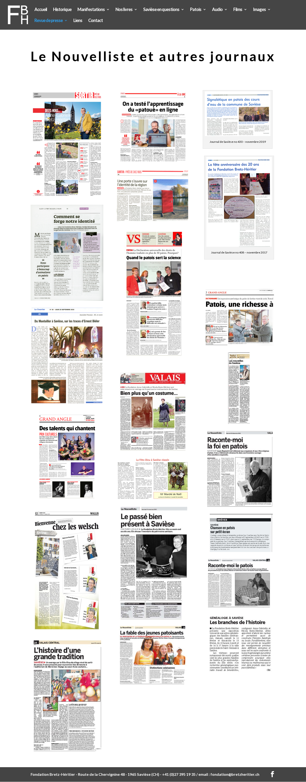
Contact (95, 21)
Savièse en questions (161, 10)
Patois (195, 10)
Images (259, 10)
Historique (62, 10)
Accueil (40, 10)
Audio (217, 10)
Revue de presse (48, 21)
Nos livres (123, 10)
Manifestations (91, 10)
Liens (77, 21)
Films (237, 10)
